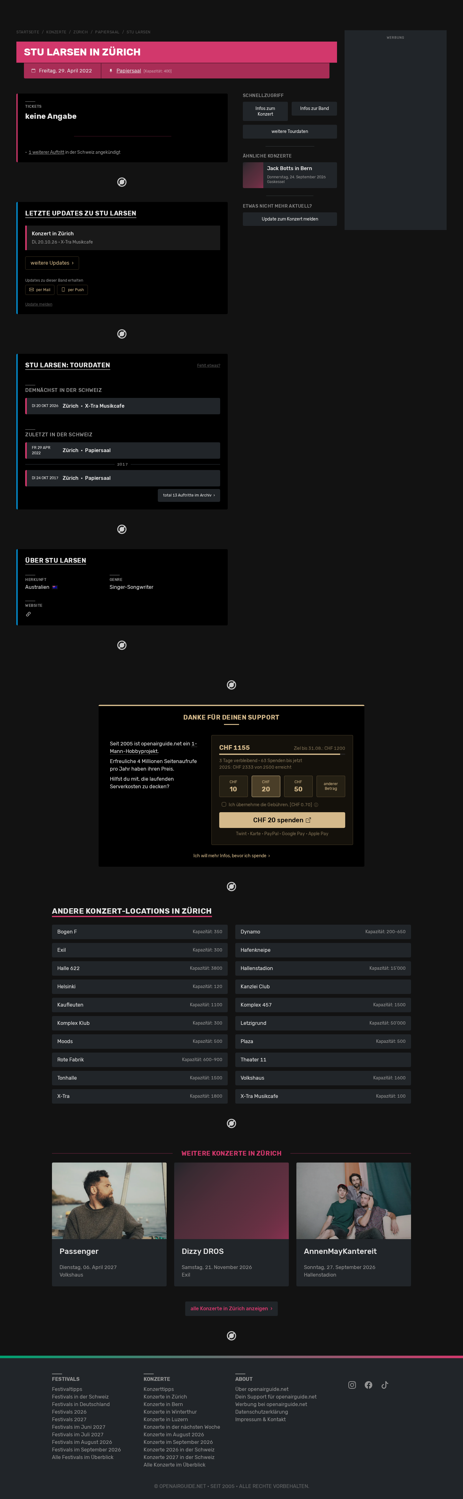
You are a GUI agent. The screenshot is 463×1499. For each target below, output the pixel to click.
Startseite (27, 32)
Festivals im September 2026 (86, 1450)
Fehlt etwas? (208, 365)
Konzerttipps (159, 1389)
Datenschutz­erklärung (261, 1412)
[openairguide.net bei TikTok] (385, 1385)
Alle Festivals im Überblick (82, 1457)
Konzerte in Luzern (166, 1419)
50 (298, 786)
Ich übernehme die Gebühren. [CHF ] (270, 804)
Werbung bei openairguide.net (271, 1404)
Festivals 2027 (69, 1419)
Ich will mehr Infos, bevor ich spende (229, 856)
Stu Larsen (139, 32)
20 (266, 786)
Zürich (80, 32)
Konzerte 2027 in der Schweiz (179, 1457)
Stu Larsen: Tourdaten (67, 365)
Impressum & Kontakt (260, 1419)
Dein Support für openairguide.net (276, 1397)
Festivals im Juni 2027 (79, 1427)
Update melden (38, 304)
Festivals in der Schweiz (80, 1397)
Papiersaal (107, 32)
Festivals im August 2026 (82, 1442)
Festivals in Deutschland (81, 1404)
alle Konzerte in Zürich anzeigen (229, 1309)
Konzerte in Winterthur (170, 1412)
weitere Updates (50, 263)
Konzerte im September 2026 (178, 1442)
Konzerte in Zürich (165, 1397)
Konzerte (56, 32)
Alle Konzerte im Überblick (174, 1465)
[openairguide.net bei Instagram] (352, 1385)
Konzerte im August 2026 (174, 1435)
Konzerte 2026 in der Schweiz (179, 1450)
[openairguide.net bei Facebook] (369, 1385)
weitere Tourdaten (290, 131)
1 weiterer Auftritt (46, 152)
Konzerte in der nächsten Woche (182, 1427)
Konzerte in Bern (163, 1404)
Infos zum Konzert (265, 111)
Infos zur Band (314, 108)
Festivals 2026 (69, 1412)
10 (233, 786)
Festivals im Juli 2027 (78, 1435)
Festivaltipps (67, 1389)
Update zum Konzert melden (290, 219)
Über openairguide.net (262, 1389)
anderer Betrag (331, 786)
